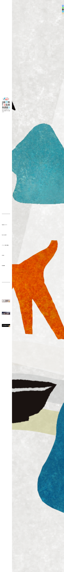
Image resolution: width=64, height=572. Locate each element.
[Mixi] (63, 13)
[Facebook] (63, 6)
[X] (63, 10)
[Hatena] (63, 11)
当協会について (4, 224)
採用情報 (3, 265)
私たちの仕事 (4, 234)
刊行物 (3, 255)
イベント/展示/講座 (5, 245)
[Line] (63, 8)
